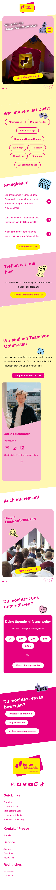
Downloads (9, 853)
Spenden (8, 802)
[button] (49, 30)
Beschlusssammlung (14, 819)
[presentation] (3, 88)
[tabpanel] (28, 50)
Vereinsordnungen (12, 811)
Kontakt (7, 835)
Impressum (9, 871)
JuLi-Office (9, 858)
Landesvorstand (11, 806)
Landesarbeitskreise (13, 815)
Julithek (7, 849)
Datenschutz (10, 875)
